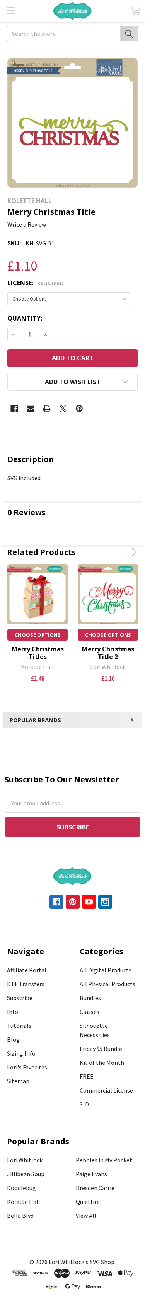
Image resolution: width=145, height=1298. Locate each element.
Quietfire (88, 1202)
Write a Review (26, 224)
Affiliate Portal (26, 970)
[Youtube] (89, 902)
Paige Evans (91, 1174)
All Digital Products (105, 970)
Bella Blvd (20, 1215)
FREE (87, 1076)
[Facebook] (14, 408)
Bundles (90, 998)
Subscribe (19, 998)
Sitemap (18, 1081)
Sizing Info (21, 1053)
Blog (13, 1039)
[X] (63, 408)
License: (35, 283)
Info (12, 1012)
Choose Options (38, 634)
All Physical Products (107, 984)
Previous (123, 552)
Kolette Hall (23, 1202)
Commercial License (106, 1090)
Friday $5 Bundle (101, 1049)
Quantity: (24, 318)
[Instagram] (105, 902)
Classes (89, 1012)
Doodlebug (21, 1188)
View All (86, 1215)
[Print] (47, 408)
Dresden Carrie (95, 1188)
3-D (84, 1104)
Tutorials (19, 1025)
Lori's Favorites (27, 1067)
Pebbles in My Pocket (104, 1160)
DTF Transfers (25, 984)
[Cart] (135, 10)
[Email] (31, 408)
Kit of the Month (102, 1062)
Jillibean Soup (25, 1174)
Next (133, 552)
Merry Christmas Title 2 (108, 653)
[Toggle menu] (10, 10)
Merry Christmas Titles (38, 653)
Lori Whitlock (25, 1160)
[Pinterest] (79, 408)
